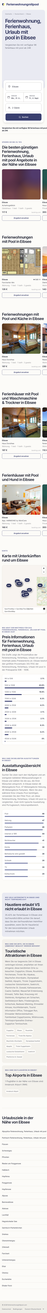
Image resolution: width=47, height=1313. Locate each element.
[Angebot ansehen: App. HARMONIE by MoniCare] (21, 499)
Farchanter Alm (8, 282)
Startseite (8, 14)
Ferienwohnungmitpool (22, 4)
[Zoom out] (44, 572)
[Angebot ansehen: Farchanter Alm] (21, 261)
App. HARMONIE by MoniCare (14, 520)
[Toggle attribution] (44, 608)
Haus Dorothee (8, 360)
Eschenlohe (6, 1279)
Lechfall (5, 1215)
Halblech (5, 1170)
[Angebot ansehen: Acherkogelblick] (21, 184)
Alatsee (5, 1208)
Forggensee (7, 1183)
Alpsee (5, 1196)
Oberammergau (8, 1241)
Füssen (5, 1144)
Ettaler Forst (7, 1286)
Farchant (5, 1253)
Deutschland (19, 14)
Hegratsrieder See (9, 1221)
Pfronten (5, 1157)
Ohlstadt (5, 1247)
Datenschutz (6, 1309)
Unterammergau (8, 1260)
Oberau (5, 1273)
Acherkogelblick (8, 205)
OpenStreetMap (9, 611)
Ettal (4, 1266)
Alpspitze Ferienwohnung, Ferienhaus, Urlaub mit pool (24, 1131)
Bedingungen (17, 1309)
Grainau (5, 1234)
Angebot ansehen (21, 218)
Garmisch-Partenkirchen (12, 1228)
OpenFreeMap (9, 609)
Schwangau (7, 1151)
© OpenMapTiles (20, 609)
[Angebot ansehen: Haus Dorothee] (21, 338)
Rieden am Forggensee (11, 1163)
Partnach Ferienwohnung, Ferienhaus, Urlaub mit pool (24, 1138)
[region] (24, 589)
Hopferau (6, 1176)
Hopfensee (6, 1189)
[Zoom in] (44, 568)
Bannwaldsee (7, 1202)
